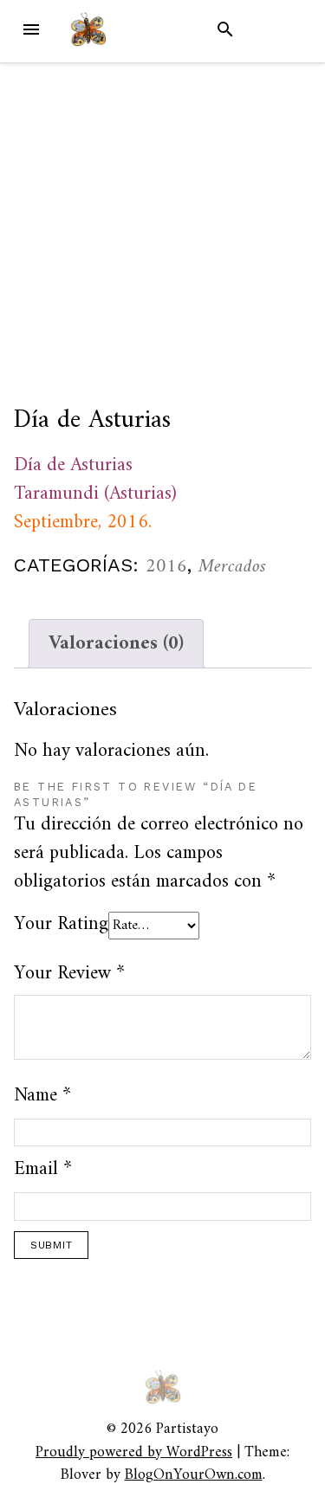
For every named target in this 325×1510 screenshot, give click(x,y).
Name (42, 1095)
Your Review (69, 973)
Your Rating (61, 924)
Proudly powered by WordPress (134, 1452)
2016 (166, 567)
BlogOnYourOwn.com (194, 1475)
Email (43, 1169)
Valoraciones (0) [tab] (116, 644)
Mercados (232, 567)
